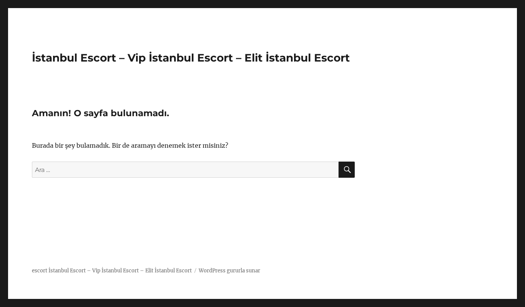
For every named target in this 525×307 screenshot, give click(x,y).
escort (39, 270)
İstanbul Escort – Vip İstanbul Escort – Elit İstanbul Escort (191, 57)
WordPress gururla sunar (229, 270)
